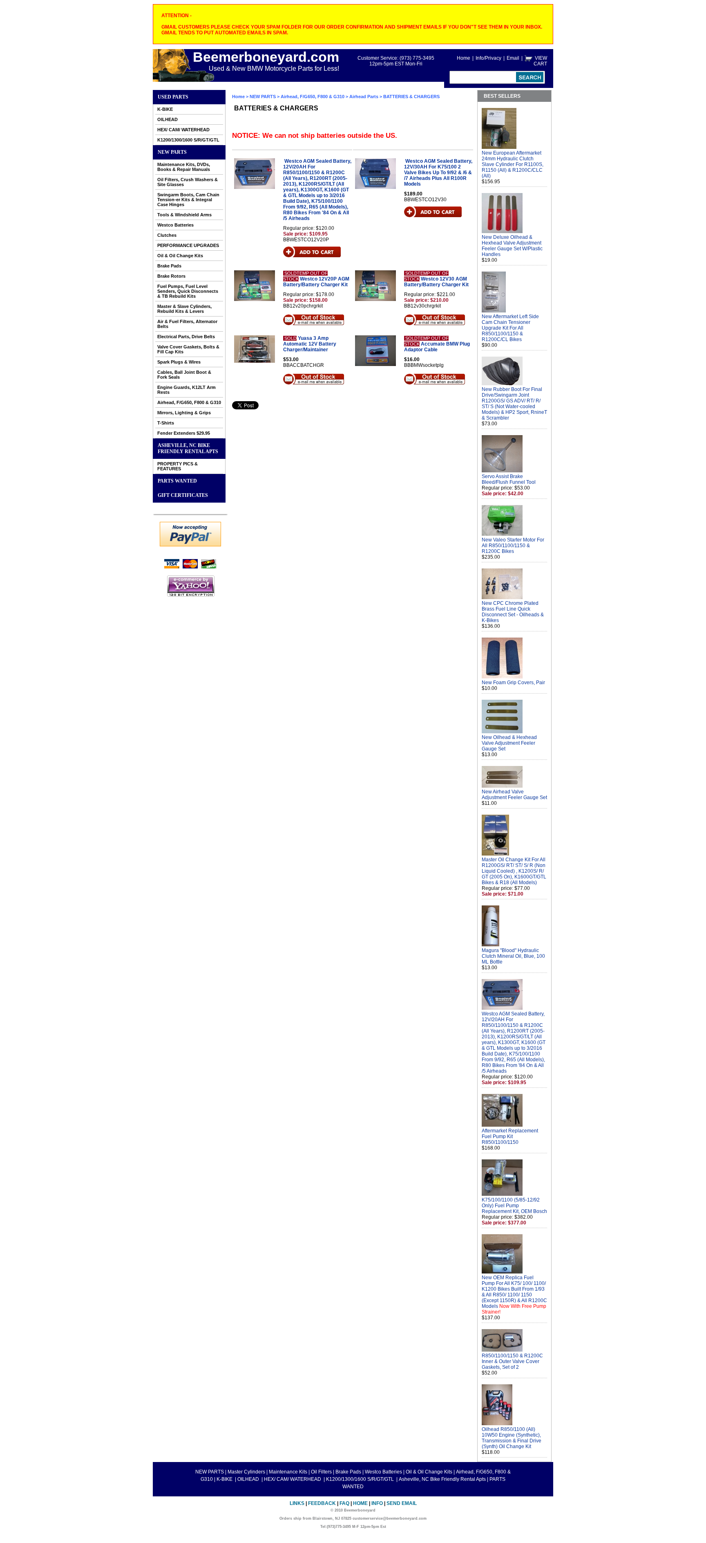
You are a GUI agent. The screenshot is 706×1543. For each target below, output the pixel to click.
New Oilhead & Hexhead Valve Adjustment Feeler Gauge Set (509, 743)
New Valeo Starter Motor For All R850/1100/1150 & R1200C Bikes (513, 545)
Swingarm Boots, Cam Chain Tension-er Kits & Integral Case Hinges (188, 199)
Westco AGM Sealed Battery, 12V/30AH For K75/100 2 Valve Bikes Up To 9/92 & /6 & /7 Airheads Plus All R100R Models (438, 172)
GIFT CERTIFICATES (183, 495)
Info (377, 1503)
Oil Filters (321, 1472)
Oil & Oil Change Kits (180, 255)
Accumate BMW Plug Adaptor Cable (437, 347)
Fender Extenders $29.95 (183, 433)
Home (463, 58)
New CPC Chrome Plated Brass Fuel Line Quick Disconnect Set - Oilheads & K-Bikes (513, 611)
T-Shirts (165, 422)
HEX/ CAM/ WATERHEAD (183, 129)
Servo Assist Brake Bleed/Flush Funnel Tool (509, 479)
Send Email (402, 1503)
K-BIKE (165, 109)
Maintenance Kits (288, 1472)
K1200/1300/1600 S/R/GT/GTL (188, 139)
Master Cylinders (246, 1472)
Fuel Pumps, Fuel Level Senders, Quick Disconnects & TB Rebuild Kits (187, 291)
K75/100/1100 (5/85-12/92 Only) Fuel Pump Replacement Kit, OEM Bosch (514, 1205)
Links (297, 1503)
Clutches (166, 235)
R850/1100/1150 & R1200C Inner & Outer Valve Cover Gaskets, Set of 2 (512, 1361)
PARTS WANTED (177, 481)
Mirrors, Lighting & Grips (184, 412)
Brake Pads (169, 265)
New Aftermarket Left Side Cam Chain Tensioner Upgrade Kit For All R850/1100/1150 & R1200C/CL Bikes (510, 328)
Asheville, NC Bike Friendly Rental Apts (188, 448)
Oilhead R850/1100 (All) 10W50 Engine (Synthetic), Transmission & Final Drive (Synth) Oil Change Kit (511, 1437)
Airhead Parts (363, 96)
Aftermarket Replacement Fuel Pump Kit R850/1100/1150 (510, 1136)
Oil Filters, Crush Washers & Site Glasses (187, 182)
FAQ (344, 1503)
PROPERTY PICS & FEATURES (177, 466)
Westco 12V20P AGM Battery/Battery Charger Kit (316, 281)
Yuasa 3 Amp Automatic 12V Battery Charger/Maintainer (309, 344)
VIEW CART (540, 61)
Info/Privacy (488, 58)
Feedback (322, 1503)
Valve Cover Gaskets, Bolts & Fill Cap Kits (188, 349)
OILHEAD (167, 119)
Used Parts (173, 97)
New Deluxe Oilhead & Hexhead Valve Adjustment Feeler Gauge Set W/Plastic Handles (512, 245)
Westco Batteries (175, 224)
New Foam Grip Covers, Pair (513, 682)
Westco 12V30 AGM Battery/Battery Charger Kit (436, 281)
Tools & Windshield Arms (184, 214)
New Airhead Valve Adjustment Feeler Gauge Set (514, 794)
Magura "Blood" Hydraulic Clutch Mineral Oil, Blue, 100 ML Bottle (513, 956)
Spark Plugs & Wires (179, 361)
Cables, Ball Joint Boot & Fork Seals (184, 375)
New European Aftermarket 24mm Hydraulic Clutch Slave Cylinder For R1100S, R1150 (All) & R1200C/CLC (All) (512, 164)
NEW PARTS (172, 152)
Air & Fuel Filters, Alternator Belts (187, 324)
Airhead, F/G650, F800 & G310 (189, 402)
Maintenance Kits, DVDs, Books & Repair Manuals (183, 167)
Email (513, 58)
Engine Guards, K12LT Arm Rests (186, 390)
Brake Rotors (171, 276)
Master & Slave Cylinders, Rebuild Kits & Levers (184, 309)
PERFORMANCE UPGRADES (188, 245)
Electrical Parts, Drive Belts (186, 336)
